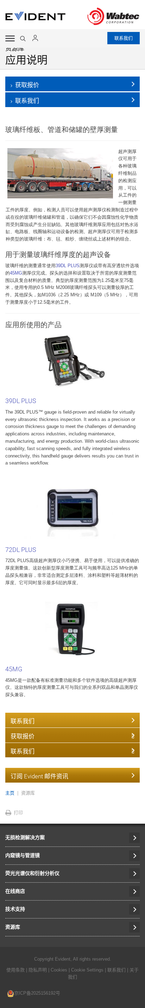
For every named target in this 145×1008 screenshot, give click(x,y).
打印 (18, 812)
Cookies (60, 970)
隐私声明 (38, 970)
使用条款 (15, 970)
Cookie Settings (87, 970)
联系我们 (123, 38)
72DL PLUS (20, 549)
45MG (16, 273)
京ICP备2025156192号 (37, 993)
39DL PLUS (68, 265)
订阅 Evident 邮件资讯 (39, 776)
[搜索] (23, 38)
